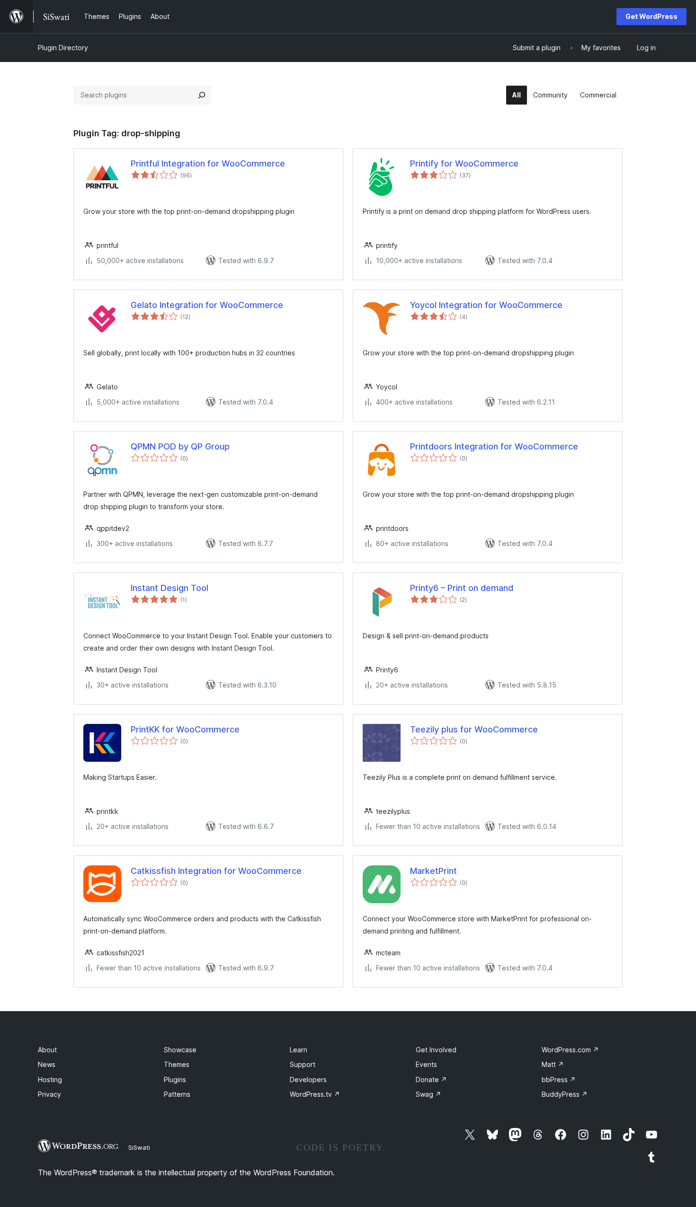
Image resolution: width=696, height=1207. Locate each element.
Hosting (50, 1079)
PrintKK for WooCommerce (185, 729)
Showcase (180, 1050)
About (47, 1050)
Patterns (177, 1094)
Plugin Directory (63, 48)
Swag (428, 1094)
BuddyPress (565, 1094)
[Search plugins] (201, 95)
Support (302, 1064)
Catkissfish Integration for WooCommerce (216, 871)
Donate (431, 1079)
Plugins (175, 1079)
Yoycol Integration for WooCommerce (486, 305)
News (46, 1064)
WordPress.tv (315, 1094)
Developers (308, 1079)
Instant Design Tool (169, 588)
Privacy (49, 1094)
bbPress (559, 1079)
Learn (298, 1050)
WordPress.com (570, 1050)
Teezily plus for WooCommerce (474, 729)
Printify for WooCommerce (464, 163)
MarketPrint (433, 871)
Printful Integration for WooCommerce (208, 163)
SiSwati (139, 1147)
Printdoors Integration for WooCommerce (494, 446)
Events (426, 1064)
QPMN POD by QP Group (180, 446)
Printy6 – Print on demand (461, 588)
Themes (176, 1064)
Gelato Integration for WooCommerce (207, 305)
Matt (553, 1064)
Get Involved (436, 1050)
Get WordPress (651, 16)
